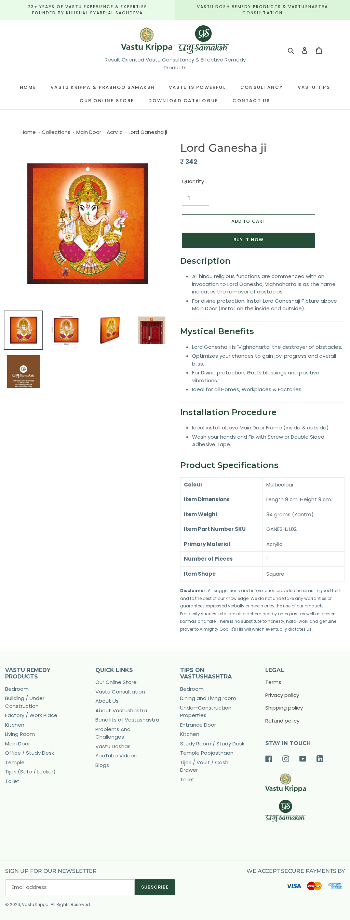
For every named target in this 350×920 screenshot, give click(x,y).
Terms (273, 682)
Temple (15, 762)
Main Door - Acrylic (99, 132)
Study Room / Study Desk (212, 743)
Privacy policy (282, 695)
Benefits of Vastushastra (127, 719)
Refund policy (282, 720)
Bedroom (17, 688)
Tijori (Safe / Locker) (30, 771)
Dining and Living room (208, 698)
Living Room (20, 734)
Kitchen (14, 724)
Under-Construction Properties (205, 711)
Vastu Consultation (120, 691)
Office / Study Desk (29, 752)
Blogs (102, 765)
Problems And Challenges (113, 733)
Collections (56, 132)
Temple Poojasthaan (206, 752)
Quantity (193, 181)
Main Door (17, 743)
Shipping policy (284, 707)
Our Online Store (116, 682)
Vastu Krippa (35, 904)
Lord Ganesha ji (148, 132)
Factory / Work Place (31, 715)
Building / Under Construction (24, 702)
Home (28, 132)
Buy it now (248, 239)
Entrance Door (198, 724)
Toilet (12, 781)
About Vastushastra (121, 710)
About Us (107, 700)
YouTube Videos (116, 755)
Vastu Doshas (113, 746)
